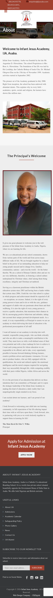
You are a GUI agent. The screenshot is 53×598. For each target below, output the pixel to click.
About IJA (9, 507)
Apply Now (26, 455)
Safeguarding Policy (13, 521)
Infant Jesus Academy (29, 589)
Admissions (10, 512)
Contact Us (10, 535)
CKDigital (36, 595)
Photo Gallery (11, 526)
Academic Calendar (13, 516)
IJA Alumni (9, 539)
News (7, 530)
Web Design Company (21, 595)
